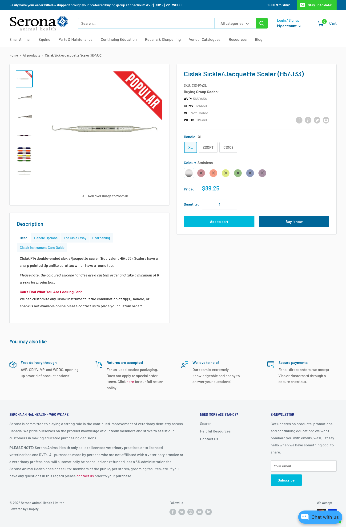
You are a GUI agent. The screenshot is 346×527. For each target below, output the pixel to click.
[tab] (24, 238)
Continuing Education (119, 39)
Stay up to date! (320, 5)
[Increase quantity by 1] (232, 204)
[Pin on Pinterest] (308, 120)
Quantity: (191, 204)
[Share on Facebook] (299, 120)
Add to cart (219, 221)
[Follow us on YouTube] (199, 512)
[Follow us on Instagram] (190, 512)
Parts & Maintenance (76, 39)
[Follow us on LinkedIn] (208, 512)
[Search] (262, 23)
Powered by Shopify (24, 509)
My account (287, 25)
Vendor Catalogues (205, 39)
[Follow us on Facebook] (172, 512)
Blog (258, 39)
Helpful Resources (215, 431)
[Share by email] (326, 120)
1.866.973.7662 (278, 5)
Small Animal (19, 39)
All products (31, 55)
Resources (238, 39)
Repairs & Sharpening (163, 39)
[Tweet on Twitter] (317, 120)
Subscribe (286, 480)
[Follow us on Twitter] (181, 512)
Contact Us (209, 438)
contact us (85, 475)
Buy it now (294, 221)
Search (206, 423)
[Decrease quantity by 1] (207, 204)
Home (13, 55)
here (130, 381)
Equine (44, 39)
